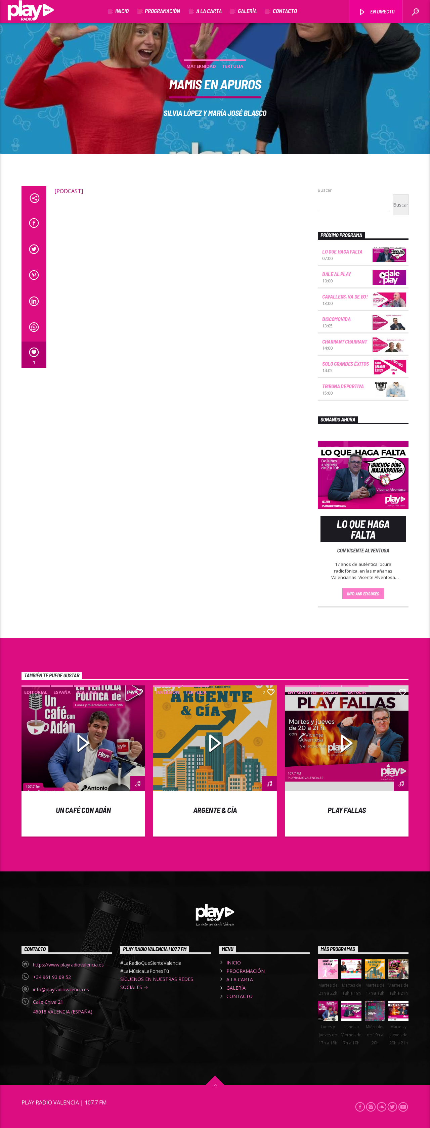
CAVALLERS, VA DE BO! (345, 296)
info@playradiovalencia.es (61, 989)
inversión (167, 692)
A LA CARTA (209, 10)
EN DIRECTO (381, 11)
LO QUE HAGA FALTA (342, 251)
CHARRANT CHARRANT (344, 341)
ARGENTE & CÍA (215, 810)
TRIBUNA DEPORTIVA (343, 386)
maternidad (201, 66)
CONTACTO (285, 10)
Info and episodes (363, 593)
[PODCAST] (68, 191)
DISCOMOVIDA (336, 319)
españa (62, 692)
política (87, 692)
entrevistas (302, 692)
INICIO (122, 10)
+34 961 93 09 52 (52, 977)
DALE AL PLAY (336, 274)
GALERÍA (247, 10)
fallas (331, 692)
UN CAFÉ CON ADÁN (83, 810)
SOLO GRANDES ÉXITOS (345, 363)
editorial (35, 692)
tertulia (232, 66)
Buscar (325, 190)
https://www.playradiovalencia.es (68, 964)
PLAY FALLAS (347, 810)
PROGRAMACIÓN (162, 10)
